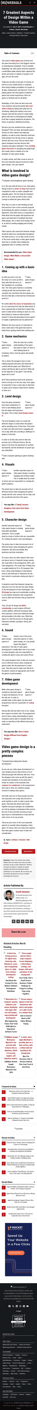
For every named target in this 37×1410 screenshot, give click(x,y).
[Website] (13, 922)
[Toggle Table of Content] (31, 53)
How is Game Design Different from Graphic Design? (16, 735)
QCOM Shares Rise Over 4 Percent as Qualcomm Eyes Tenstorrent (21, 1215)
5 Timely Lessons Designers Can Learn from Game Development (16, 508)
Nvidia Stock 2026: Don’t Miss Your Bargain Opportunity (20, 1208)
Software (11, 29)
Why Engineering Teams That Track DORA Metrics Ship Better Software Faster (11, 1026)
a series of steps (19, 189)
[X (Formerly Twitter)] (22, 922)
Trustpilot (18, 1311)
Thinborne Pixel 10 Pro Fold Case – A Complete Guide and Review (21, 1092)
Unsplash (21, 1405)
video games (15, 61)
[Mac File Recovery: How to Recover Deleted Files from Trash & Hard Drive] (26, 1053)
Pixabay (27, 1405)
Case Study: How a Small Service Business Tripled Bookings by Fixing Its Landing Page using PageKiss (26, 986)
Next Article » (28, 851)
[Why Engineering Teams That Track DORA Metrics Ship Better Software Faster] (11, 1018)
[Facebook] (18, 922)
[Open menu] (4, 1337)
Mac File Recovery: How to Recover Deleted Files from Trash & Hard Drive (26, 1061)
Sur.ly (21, 1325)
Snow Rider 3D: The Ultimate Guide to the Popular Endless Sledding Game (20, 1157)
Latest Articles (11, 33)
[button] (30, 2)
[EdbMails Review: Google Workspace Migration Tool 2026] (11, 1058)
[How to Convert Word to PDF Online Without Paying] (26, 1012)
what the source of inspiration (20, 304)
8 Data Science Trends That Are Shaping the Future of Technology (20, 1143)
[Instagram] (31, 922)
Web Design (24, 29)
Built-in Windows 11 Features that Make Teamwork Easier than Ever (20, 1119)
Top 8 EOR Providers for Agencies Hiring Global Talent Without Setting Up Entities (20, 1099)
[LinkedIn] (27, 922)
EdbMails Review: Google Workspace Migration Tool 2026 (11, 1067)
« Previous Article (10, 851)
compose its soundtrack (11, 785)
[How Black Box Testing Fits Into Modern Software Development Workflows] (11, 977)
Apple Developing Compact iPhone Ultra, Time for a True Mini (21, 1201)
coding (31, 703)
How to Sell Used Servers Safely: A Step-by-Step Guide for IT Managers (20, 1106)
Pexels (31, 1405)
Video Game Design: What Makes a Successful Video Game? (18, 255)
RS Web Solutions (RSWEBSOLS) (22, 1403)
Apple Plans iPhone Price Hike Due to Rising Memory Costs (20, 1194)
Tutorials (17, 29)
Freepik (18, 1408)
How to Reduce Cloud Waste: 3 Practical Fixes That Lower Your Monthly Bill (21, 1172)
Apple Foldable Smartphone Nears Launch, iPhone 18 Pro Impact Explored (20, 1188)
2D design (5, 592)
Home (3, 33)
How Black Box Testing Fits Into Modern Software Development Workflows (11, 985)
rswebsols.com (18, 1321)
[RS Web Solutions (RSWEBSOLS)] (11, 2)
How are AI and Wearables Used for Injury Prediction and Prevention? (20, 1112)
